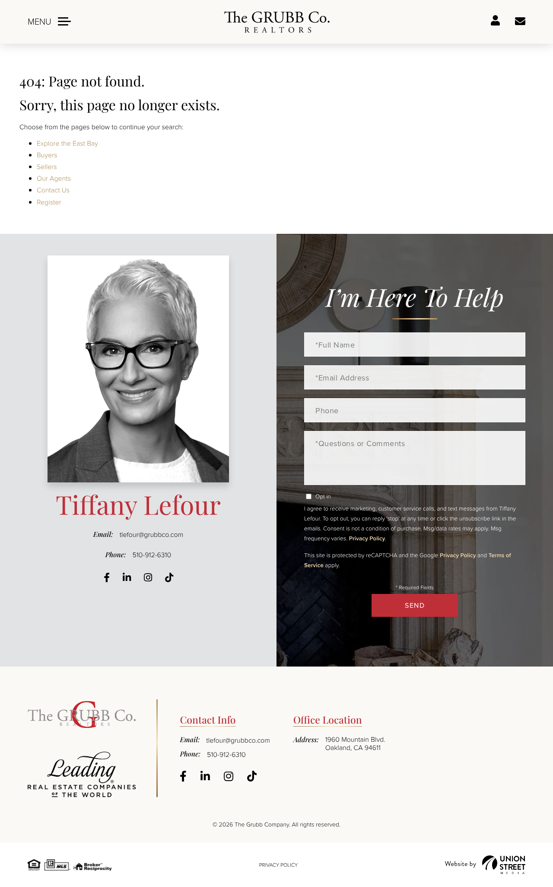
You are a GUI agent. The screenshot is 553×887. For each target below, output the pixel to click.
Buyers (47, 155)
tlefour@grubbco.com (152, 534)
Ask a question (520, 21)
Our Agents (54, 178)
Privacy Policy (367, 538)
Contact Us (53, 190)
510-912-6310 (151, 554)
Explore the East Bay (67, 143)
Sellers (47, 166)
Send (415, 605)
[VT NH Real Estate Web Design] (485, 864)
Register (49, 202)
